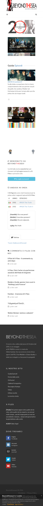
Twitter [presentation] (16, 237)
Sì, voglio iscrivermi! (22, 179)
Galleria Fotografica (14, 383)
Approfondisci (19, 504)
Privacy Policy (32, 493)
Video (10, 390)
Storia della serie (13, 377)
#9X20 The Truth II (26, 206)
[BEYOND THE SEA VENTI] (21, 27)
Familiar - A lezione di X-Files (18, 294)
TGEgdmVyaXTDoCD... (16, 303)
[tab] (15, 237)
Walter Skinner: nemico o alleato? (20, 313)
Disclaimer (21, 493)
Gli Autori (11, 380)
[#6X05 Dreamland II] (21, 75)
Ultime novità (12, 393)
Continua (10, 504)
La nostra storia (13, 396)
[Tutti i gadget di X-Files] (21, 151)
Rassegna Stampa (14, 386)
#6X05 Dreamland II (15, 82)
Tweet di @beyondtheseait (17, 243)
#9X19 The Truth (26, 202)
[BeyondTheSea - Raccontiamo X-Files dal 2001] (21, 5)
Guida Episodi (12, 374)
